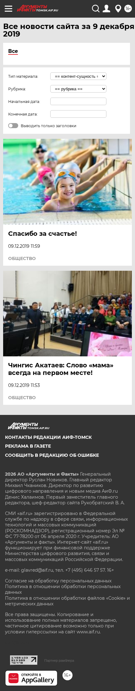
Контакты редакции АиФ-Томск (48, 437)
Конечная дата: (23, 114)
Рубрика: (17, 89)
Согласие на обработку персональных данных (58, 581)
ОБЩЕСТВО (22, 258)
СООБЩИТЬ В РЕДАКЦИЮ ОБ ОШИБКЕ (52, 455)
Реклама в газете (28, 446)
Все (13, 51)
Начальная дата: (24, 101)
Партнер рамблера (59, 660)
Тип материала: (23, 76)
